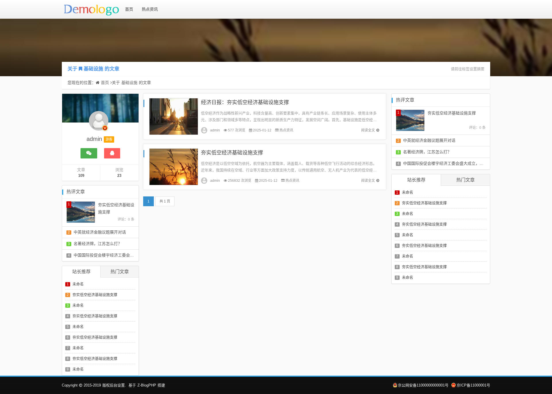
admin (215, 130)
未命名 (78, 284)
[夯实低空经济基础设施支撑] (174, 166)
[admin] (98, 123)
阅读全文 (368, 130)
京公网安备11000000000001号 (423, 385)
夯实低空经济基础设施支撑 (94, 294)
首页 (129, 9)
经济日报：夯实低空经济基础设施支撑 (245, 102)
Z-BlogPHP (146, 385)
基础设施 (93, 69)
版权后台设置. (114, 385)
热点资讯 (150, 9)
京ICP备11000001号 (473, 385)
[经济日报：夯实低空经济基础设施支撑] (174, 116)
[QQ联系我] (112, 153)
